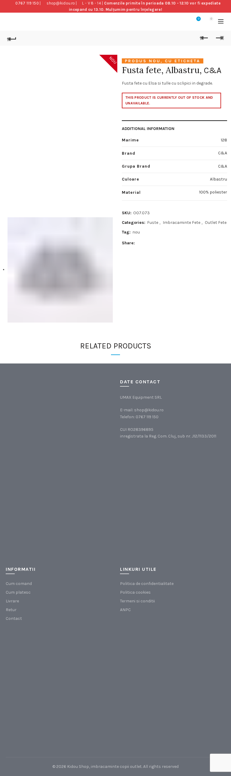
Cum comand (19, 583)
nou (136, 232)
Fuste (152, 222)
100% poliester (213, 192)
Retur (11, 609)
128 (224, 140)
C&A (212, 70)
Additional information (148, 128)
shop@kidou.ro (61, 3)
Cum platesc (18, 592)
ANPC (125, 609)
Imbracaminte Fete (181, 222)
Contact (14, 618)
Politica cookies (135, 592)
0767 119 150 (27, 3)
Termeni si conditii (137, 601)
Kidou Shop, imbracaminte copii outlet (104, 766)
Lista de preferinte (198, 18)
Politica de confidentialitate (147, 583)
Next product (219, 38)
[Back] (11, 38)
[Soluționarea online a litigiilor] (150, 711)
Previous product (204, 38)
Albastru (218, 179)
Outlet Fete (215, 222)
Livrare (12, 601)
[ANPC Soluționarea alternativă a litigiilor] (150, 651)
